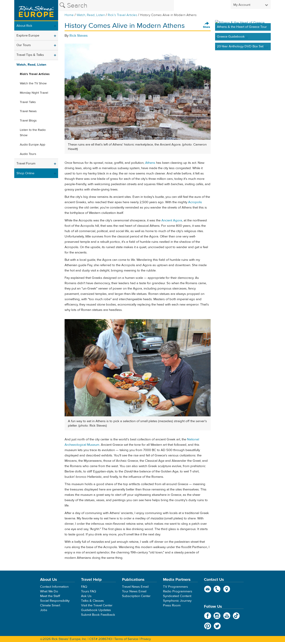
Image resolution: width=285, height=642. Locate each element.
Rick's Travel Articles (122, 15)
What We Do (49, 591)
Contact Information (54, 587)
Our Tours (23, 45)
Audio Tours (28, 154)
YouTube (226, 615)
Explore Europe (27, 35)
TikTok (236, 615)
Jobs (43, 610)
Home (69, 15)
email (207, 589)
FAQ (84, 587)
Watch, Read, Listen (91, 15)
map (226, 589)
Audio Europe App (32, 145)
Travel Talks (28, 102)
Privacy (145, 639)
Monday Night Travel (34, 93)
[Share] (207, 25)
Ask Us (86, 596)
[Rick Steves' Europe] (36, 10)
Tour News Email (134, 591)
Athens (150, 163)
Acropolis (195, 202)
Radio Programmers (177, 591)
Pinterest (207, 626)
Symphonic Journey (177, 601)
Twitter (217, 626)
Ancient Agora (171, 220)
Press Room (172, 605)
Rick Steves (78, 35)
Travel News (28, 111)
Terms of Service (126, 639)
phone (217, 589)
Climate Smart (50, 605)
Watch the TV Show (33, 83)
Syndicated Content (177, 596)
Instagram (217, 615)
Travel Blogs (28, 121)
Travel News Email (135, 587)
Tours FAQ (88, 591)
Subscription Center (136, 596)
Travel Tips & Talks (30, 55)
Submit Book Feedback (98, 615)
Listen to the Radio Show (33, 132)
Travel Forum (25, 163)
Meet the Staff (50, 596)
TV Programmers (175, 587)
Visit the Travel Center (96, 605)
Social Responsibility (54, 601)
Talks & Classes (92, 601)
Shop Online (25, 173)
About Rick (24, 26)
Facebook (207, 615)
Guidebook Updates (96, 610)
